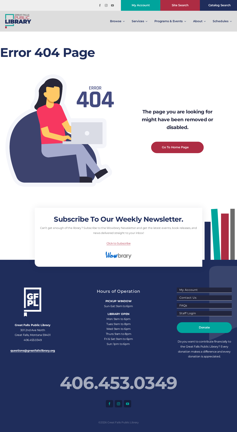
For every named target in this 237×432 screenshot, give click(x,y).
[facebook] (100, 5)
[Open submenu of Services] (146, 21)
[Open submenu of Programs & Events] (184, 21)
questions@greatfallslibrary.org (32, 350)
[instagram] (106, 5)
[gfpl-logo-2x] (18, 15)
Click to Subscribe (119, 243)
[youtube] (112, 5)
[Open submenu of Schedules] (230, 21)
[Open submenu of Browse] (123, 21)
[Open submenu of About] (204, 21)
